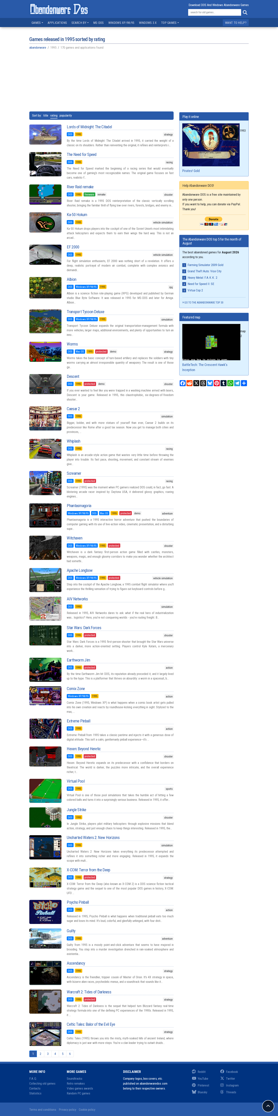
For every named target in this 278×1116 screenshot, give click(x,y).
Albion (71, 279)
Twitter (230, 1078)
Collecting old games (42, 1083)
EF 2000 (73, 247)
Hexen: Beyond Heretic (84, 748)
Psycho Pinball (78, 902)
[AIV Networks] (45, 609)
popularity (66, 115)
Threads (231, 1092)
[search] (245, 12)
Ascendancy (76, 963)
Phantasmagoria (79, 505)
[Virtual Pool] (45, 791)
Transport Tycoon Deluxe (85, 311)
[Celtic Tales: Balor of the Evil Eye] (45, 1034)
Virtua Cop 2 (195, 290)
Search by (78, 23)
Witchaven (74, 538)
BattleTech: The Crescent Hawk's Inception (205, 367)
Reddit (202, 1072)
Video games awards (80, 1088)
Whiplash (73, 441)
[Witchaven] (45, 548)
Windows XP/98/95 (121, 23)
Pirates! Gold (191, 171)
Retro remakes (76, 1083)
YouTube (203, 1078)
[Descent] (45, 384)
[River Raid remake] (45, 194)
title (45, 115)
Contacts (34, 1088)
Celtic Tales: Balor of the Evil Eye (91, 1024)
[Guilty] (45, 938)
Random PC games (78, 1093)
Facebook (232, 1072)
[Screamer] (45, 483)
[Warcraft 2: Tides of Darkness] (45, 1002)
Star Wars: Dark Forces (84, 627)
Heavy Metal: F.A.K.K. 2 (202, 277)
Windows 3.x (148, 23)
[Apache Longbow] (45, 580)
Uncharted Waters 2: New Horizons (93, 837)
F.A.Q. (33, 1078)
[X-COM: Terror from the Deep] (45, 878)
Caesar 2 (73, 408)
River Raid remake (80, 186)
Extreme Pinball (78, 721)
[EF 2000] (45, 255)
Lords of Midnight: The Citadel (89, 127)
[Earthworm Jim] (45, 670)
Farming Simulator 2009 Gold (205, 265)
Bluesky (202, 1092)
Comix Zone (76, 688)
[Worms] (45, 352)
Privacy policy (67, 1109)
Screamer (74, 473)
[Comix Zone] (45, 695)
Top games (169, 23)
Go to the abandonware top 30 (203, 302)
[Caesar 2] (45, 418)
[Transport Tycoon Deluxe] (45, 321)
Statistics (35, 1093)
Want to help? (235, 23)
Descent (73, 376)
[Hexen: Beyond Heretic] (45, 756)
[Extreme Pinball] (45, 729)
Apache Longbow (79, 570)
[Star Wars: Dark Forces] (45, 635)
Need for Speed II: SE (201, 284)
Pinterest (203, 1085)
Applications (57, 23)
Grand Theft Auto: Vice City (204, 271)
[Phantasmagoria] (45, 515)
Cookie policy (87, 1109)
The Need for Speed (81, 154)
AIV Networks (77, 599)
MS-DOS (98, 23)
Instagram (232, 1085)
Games (36, 23)
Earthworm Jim (78, 660)
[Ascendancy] (45, 973)
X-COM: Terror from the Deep (88, 870)
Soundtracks (74, 1078)
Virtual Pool (76, 781)
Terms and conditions (42, 1109)
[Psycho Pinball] (45, 912)
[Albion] (45, 287)
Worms (72, 344)
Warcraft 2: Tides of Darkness (89, 992)
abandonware (37, 47)
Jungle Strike (76, 809)
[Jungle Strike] (45, 817)
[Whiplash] (45, 449)
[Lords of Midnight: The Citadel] (45, 135)
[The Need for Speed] (45, 164)
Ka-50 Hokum (77, 214)
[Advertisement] (139, 80)
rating (53, 115)
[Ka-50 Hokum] (45, 222)
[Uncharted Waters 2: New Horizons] (45, 847)
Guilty (71, 930)
